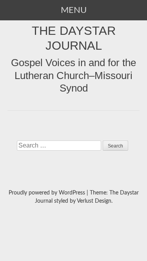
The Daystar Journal (74, 38)
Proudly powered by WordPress (47, 193)
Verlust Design (94, 201)
